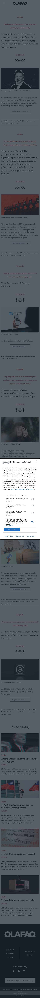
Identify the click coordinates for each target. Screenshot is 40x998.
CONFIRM (11, 529)
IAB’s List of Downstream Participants (22, 489)
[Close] (36, 462)
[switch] (32, 499)
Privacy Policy (31, 536)
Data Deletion (9, 536)
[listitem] (20, 495)
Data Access (20, 536)
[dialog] (20, 499)
